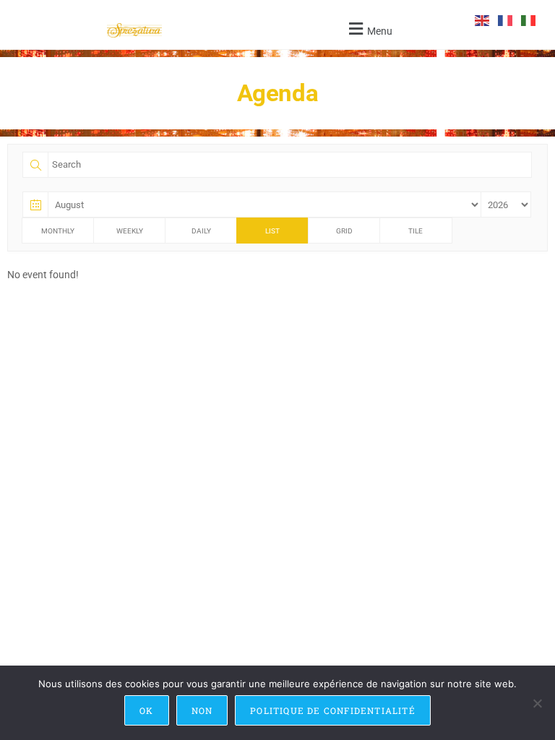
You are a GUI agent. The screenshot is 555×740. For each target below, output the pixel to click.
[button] (369, 28)
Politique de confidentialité (333, 710)
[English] (483, 20)
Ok (146, 710)
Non (202, 710)
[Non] (537, 703)
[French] (506, 20)
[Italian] (529, 20)
